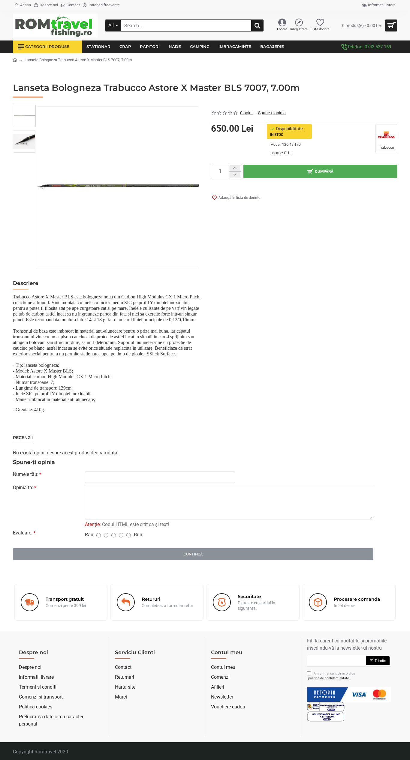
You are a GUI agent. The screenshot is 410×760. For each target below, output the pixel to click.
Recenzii (23, 437)
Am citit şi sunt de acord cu (331, 676)
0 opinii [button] (246, 112)
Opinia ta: (23, 487)
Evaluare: (22, 533)
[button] (25, 112)
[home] (15, 59)
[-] (235, 175)
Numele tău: (25, 474)
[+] (235, 168)
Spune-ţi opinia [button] (272, 112)
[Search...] (257, 25)
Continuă (193, 554)
